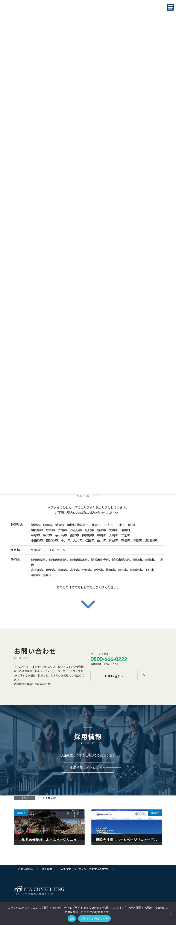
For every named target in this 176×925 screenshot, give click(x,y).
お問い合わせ (25, 869)
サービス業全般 (47, 798)
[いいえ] (170, 913)
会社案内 (47, 869)
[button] (114, 676)
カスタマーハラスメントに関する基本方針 (85, 869)
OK (72, 918)
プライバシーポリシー (94, 918)
